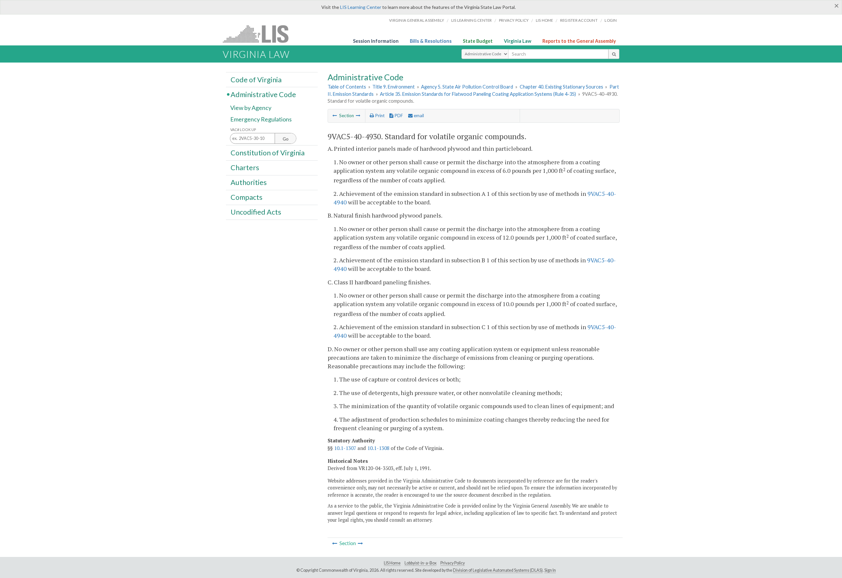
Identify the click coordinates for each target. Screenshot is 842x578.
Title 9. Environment (393, 87)
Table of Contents (347, 87)
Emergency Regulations (261, 119)
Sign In (550, 570)
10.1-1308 (378, 448)
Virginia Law (517, 41)
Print (379, 115)
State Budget (478, 41)
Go (285, 139)
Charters (245, 167)
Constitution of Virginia (268, 152)
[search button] (613, 54)
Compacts (246, 197)
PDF (398, 115)
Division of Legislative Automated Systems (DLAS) (498, 570)
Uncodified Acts (256, 212)
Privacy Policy (514, 20)
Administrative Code (263, 94)
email (418, 115)
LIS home (544, 20)
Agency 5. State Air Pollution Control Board (467, 87)
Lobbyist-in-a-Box (420, 563)
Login (611, 20)
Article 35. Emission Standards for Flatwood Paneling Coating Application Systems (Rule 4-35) (478, 94)
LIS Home (392, 563)
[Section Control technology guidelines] (358, 115)
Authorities (249, 182)
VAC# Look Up (243, 129)
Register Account (579, 20)
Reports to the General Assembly (579, 41)
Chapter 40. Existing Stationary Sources (561, 87)
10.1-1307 (345, 448)
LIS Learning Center (360, 7)
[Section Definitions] (335, 115)
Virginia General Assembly (416, 20)
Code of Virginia (256, 79)
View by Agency (250, 107)
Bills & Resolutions (431, 41)
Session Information (376, 41)
